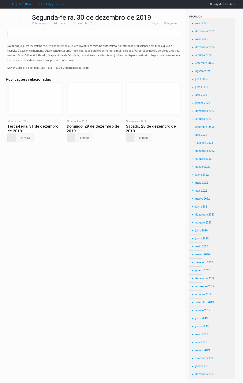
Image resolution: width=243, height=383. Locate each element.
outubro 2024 (203, 55)
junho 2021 (202, 206)
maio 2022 (201, 182)
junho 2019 (202, 326)
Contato (230, 4)
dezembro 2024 (205, 47)
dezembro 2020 (205, 214)
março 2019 (202, 350)
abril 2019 (201, 342)
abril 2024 (201, 94)
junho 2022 (202, 174)
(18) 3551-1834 (21, 4)
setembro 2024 (204, 63)
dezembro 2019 (205, 278)
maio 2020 (201, 246)
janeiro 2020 (202, 270)
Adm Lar (58, 23)
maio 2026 (201, 23)
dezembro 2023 (205, 110)
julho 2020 (201, 230)
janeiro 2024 (202, 102)
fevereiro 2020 (204, 262)
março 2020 (202, 254)
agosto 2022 (202, 166)
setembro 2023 (204, 126)
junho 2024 (202, 86)
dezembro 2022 (205, 150)
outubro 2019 (203, 294)
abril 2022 (201, 190)
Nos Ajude (216, 4)
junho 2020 (202, 238)
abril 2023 (201, 134)
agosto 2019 (202, 310)
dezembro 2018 (205, 374)
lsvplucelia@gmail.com (50, 4)
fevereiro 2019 (204, 358)
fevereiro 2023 (204, 142)
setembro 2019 (204, 302)
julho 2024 (201, 79)
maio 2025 (201, 39)
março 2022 (202, 198)
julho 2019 (201, 318)
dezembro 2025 (205, 31)
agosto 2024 (202, 71)
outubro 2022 (203, 158)
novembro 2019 (204, 286)
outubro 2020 (203, 222)
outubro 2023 (203, 118)
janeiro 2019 (202, 366)
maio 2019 (201, 334)
